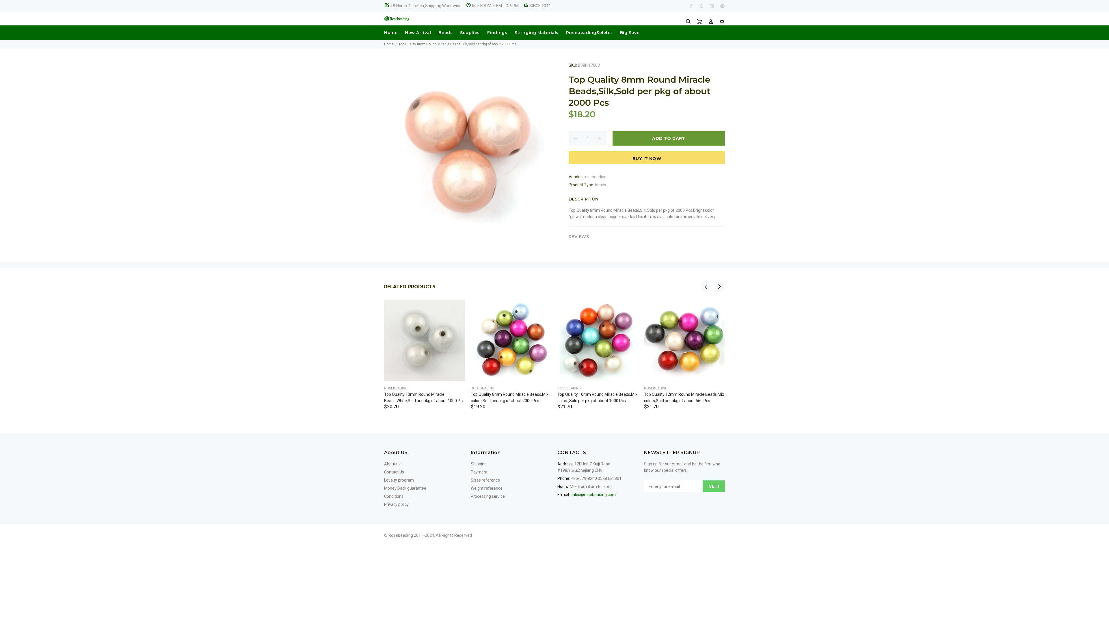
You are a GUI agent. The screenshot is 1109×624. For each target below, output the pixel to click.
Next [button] (719, 286)
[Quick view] (455, 309)
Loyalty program (399, 480)
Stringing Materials (537, 32)
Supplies (469, 32)
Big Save (629, 32)
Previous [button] (705, 286)
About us (392, 464)
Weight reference (487, 488)
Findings (497, 32)
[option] (424, 347)
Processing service (488, 496)
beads (600, 185)
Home (390, 32)
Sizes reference (485, 480)
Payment (479, 472)
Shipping (479, 464)
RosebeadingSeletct (589, 32)
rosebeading (595, 176)
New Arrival (418, 32)
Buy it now (646, 158)
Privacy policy (396, 504)
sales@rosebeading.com (593, 494)
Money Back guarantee (405, 488)
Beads (445, 32)
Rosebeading (395, 388)
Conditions (393, 496)
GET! (713, 486)
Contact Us (394, 472)
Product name (49, 601)
